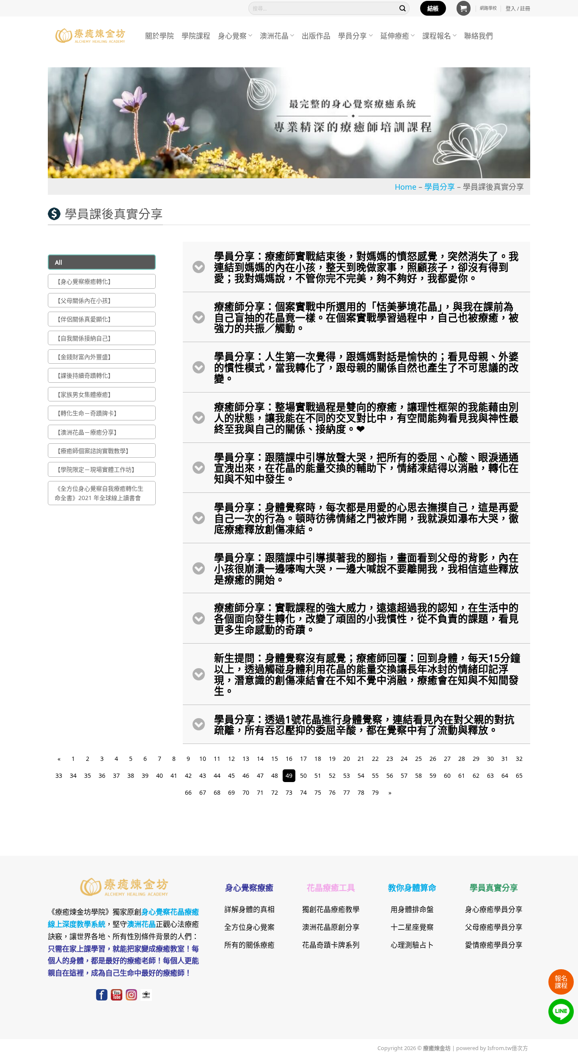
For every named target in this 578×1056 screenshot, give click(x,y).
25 (418, 758)
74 (303, 792)
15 (274, 758)
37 (116, 775)
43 (202, 775)
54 (361, 775)
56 (389, 775)
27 (447, 758)
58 (418, 775)
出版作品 (316, 35)
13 (245, 758)
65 (519, 775)
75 (317, 792)
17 (303, 758)
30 (490, 758)
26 (432, 758)
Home (405, 186)
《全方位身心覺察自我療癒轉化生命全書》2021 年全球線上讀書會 (99, 493)
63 (490, 775)
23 (389, 758)
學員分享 (352, 35)
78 (361, 792)
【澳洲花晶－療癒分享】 (87, 432)
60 (447, 775)
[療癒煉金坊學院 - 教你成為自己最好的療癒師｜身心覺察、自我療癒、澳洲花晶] (90, 35)
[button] (464, 8)
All (58, 262)
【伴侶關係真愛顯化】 (84, 319)
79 (375, 792)
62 (476, 775)
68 (217, 792)
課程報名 (436, 35)
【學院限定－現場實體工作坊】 (96, 469)
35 (87, 775)
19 (332, 758)
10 (202, 758)
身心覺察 (232, 35)
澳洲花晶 (274, 35)
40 (159, 775)
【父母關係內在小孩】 (84, 300)
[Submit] (403, 8)
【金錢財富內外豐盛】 (84, 356)
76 (332, 792)
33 (58, 775)
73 (289, 792)
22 (375, 758)
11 (217, 758)
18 (317, 758)
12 (231, 758)
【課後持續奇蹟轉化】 (84, 375)
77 (346, 792)
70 (245, 792)
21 (361, 758)
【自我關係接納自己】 (84, 338)
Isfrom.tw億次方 (507, 1047)
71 (260, 792)
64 (504, 775)
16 (289, 758)
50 (303, 775)
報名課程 (561, 981)
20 (346, 758)
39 (145, 775)
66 (188, 792)
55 (375, 775)
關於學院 (159, 35)
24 (404, 758)
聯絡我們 (478, 35)
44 (217, 775)
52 (332, 775)
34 (73, 775)
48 (274, 775)
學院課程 (196, 35)
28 (461, 758)
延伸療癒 (394, 35)
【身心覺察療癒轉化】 (84, 281)
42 (188, 775)
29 (476, 758)
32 (519, 758)
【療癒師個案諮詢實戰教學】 (93, 450)
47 (260, 775)
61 (461, 775)
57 (404, 775)
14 (260, 758)
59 (432, 775)
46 (245, 775)
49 (289, 775)
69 (231, 792)
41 (174, 775)
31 (504, 758)
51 (317, 775)
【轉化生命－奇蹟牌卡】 (87, 413)
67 (202, 792)
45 (231, 775)
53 (346, 775)
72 (274, 792)
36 (102, 775)
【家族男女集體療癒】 (84, 394)
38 (130, 775)
